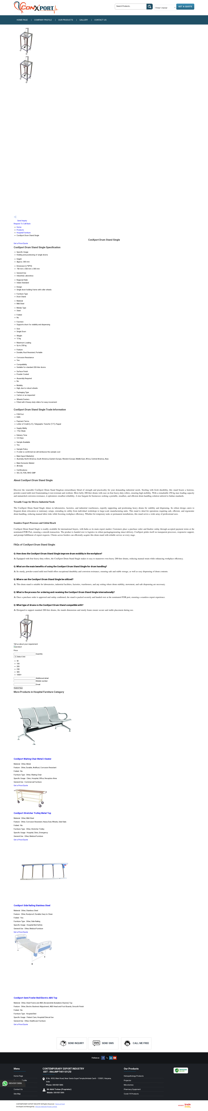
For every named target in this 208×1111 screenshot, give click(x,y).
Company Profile (43, 20)
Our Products (65, 20)
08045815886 (15, 1083)
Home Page (22, 20)
